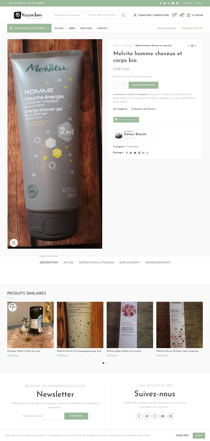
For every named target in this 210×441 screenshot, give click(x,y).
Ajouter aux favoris (145, 109)
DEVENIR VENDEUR (166, 28)
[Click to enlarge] (14, 243)
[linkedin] (143, 153)
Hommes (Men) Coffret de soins (23, 351)
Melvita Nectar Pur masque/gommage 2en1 (79, 351)
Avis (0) (68, 262)
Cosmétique (127, 46)
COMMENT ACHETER (192, 28)
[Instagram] (169, 3)
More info (182, 435)
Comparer (121, 109)
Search (123, 15)
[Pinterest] (177, 3)
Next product (195, 45)
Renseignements (158, 262)
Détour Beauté (135, 134)
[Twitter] (164, 3)
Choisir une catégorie (101, 15)
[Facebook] (160, 3)
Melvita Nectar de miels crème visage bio (177, 351)
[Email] (135, 153)
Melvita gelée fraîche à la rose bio (124, 351)
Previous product (188, 45)
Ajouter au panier (143, 85)
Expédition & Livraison (96, 262)
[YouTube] (173, 3)
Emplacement (129, 262)
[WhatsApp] (147, 153)
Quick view (51, 314)
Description (49, 262)
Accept (199, 436)
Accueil (116, 46)
